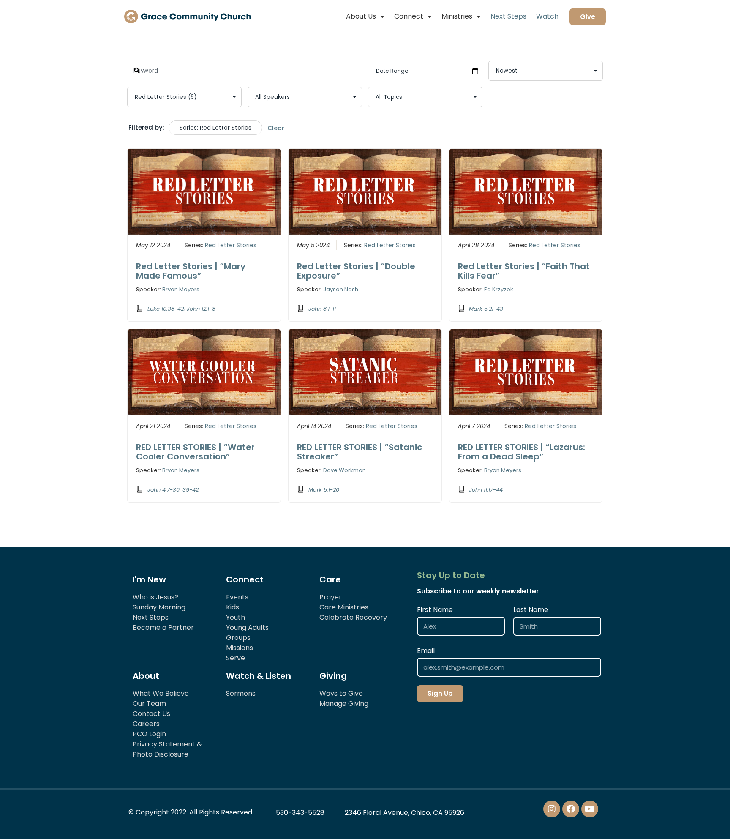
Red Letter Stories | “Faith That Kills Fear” (524, 270)
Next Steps (508, 16)
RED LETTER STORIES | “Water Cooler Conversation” (195, 451)
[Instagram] (551, 809)
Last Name (530, 610)
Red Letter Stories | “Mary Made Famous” (190, 270)
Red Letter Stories (230, 245)
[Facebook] (570, 809)
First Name (435, 610)
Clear (275, 128)
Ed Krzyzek (498, 289)
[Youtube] (589, 809)
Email (426, 651)
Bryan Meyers (180, 289)
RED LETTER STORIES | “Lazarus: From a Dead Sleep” (521, 451)
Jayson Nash (340, 289)
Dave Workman (344, 470)
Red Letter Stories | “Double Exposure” (356, 270)
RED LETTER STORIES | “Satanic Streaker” (359, 451)
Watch (547, 16)
